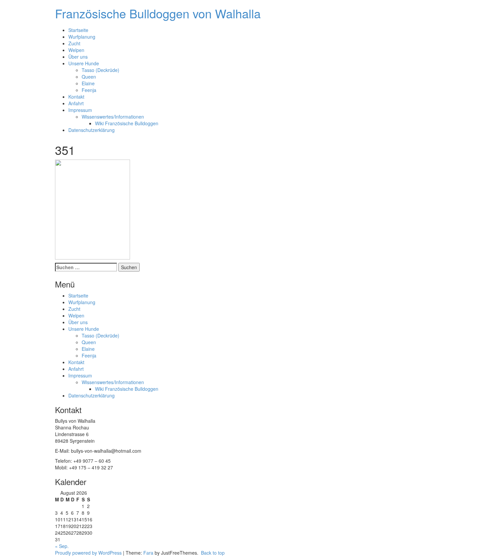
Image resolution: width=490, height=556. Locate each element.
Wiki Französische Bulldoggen (126, 123)
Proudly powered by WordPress (88, 552)
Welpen (76, 50)
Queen (89, 76)
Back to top (212, 552)
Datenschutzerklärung (91, 130)
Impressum (80, 110)
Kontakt (76, 96)
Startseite (78, 30)
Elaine (88, 83)
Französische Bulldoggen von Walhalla (158, 13)
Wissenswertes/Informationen (113, 116)
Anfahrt (76, 103)
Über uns (78, 56)
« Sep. (62, 546)
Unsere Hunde (83, 63)
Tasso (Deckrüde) (100, 70)
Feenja (89, 90)
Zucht (74, 43)
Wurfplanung (81, 36)
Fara (148, 552)
